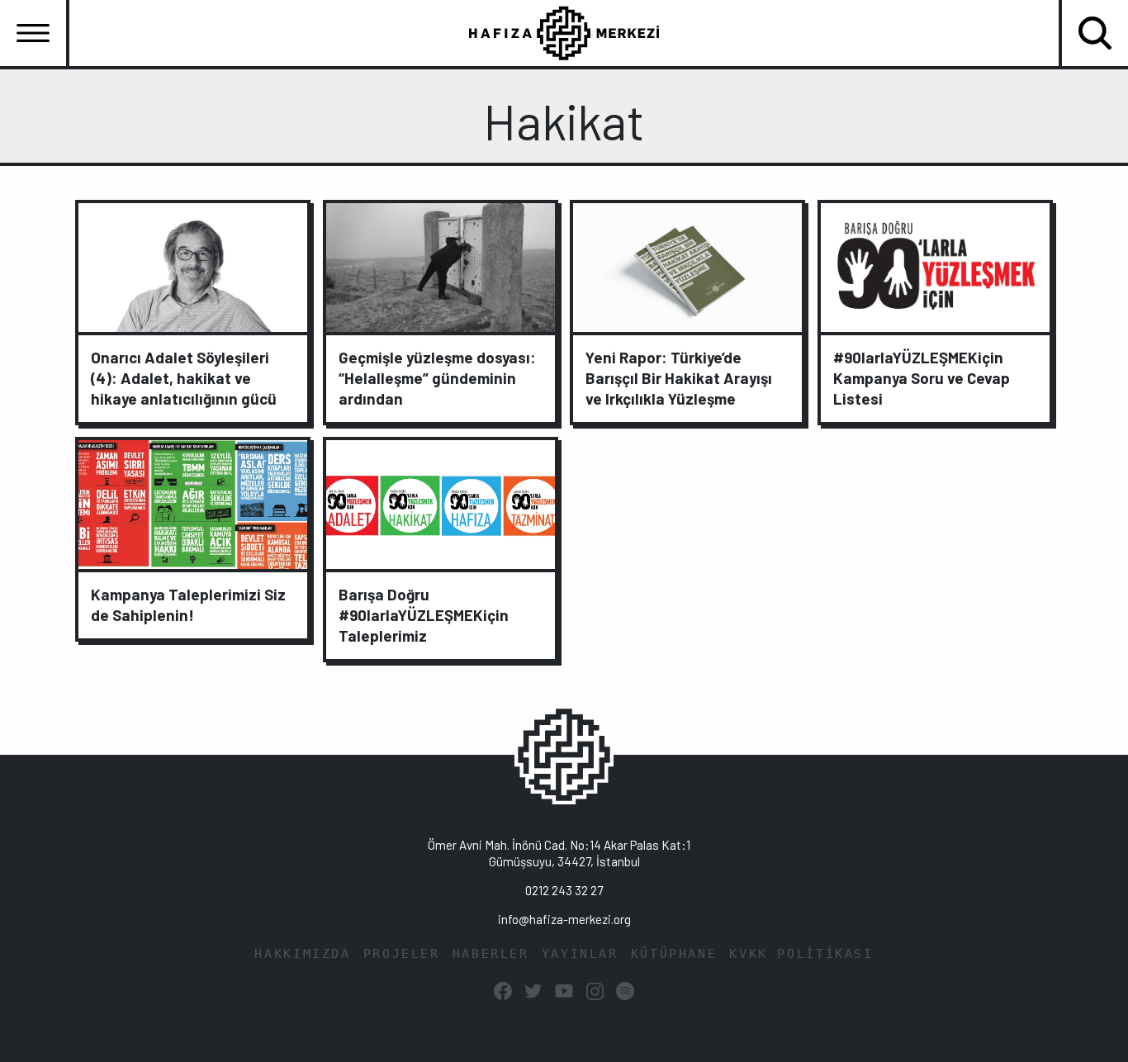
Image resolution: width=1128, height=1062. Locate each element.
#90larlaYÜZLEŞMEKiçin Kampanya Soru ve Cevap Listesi (921, 378)
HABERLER (491, 953)
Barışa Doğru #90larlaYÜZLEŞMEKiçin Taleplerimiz (424, 615)
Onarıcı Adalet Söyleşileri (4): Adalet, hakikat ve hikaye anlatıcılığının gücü (184, 378)
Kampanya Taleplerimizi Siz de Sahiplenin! (188, 604)
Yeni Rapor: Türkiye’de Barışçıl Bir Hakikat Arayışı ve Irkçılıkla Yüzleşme (678, 378)
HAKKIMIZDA (302, 953)
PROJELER (401, 953)
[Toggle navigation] (33, 33)
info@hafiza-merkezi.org (564, 919)
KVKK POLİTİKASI (801, 953)
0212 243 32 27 (564, 890)
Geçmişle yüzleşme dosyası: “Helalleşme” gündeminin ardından (437, 378)
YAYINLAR (580, 953)
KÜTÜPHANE (674, 953)
